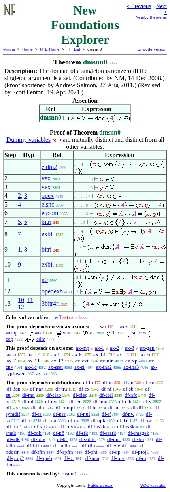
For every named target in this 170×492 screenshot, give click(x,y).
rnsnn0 (69, 474)
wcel (39, 333)
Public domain (100, 485)
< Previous (139, 6)
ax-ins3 (131, 367)
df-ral (28, 401)
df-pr (27, 420)
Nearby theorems (151, 17)
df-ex (84, 389)
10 (21, 300)
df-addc (87, 439)
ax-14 (123, 354)
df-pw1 (147, 420)
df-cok (35, 433)
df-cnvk (68, 427)
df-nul (83, 414)
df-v (147, 401)
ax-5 (11, 354)
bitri (46, 221)
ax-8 (77, 354)
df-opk (98, 420)
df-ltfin (34, 446)
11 (30, 300)
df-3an (14, 389)
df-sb (128, 389)
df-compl (65, 408)
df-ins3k (126, 427)
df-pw (128, 414)
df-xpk (41, 427)
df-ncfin (61, 446)
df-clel (106, 395)
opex (48, 195)
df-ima (92, 458)
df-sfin (38, 452)
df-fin (138, 439)
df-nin (37, 408)
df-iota (38, 439)
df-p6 (58, 433)
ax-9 (56, 354)
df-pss (59, 414)
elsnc (48, 204)
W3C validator (153, 485)
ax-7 (11, 361)
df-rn (141, 458)
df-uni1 (15, 427)
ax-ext (82, 361)
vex (46, 178)
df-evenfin (118, 446)
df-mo (28, 395)
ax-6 (145, 354)
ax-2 (114, 348)
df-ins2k (97, 427)
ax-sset (55, 367)
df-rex (51, 401)
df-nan (37, 389)
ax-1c (31, 367)
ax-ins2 (104, 367)
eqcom (50, 213)
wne (67, 333)
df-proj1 (140, 452)
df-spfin (65, 452)
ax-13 (99, 354)
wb (103, 326)
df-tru (61, 389)
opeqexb (52, 291)
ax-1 (99, 348)
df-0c (62, 439)
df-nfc (131, 395)
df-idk (13, 439)
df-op (115, 452)
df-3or (149, 382)
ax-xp (131, 361)
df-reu (75, 401)
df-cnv (118, 458)
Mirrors (9, 49)
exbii (48, 234)
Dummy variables (28, 139)
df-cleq (80, 395)
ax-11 (34, 361)
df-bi (88, 382)
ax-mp (82, 348)
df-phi (91, 452)
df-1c (122, 420)
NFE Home (50, 49)
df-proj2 (15, 458)
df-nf (106, 389)
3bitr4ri (51, 303)
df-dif (137, 408)
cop (9, 339)
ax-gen (147, 348)
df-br (69, 458)
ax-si (79, 367)
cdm (40, 339)
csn (133, 333)
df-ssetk (108, 433)
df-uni (50, 420)
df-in (92, 408)
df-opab (44, 458)
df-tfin (88, 446)
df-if (106, 414)
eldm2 (49, 166)
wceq (11, 333)
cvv (91, 333)
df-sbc (13, 408)
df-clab (53, 395)
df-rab (125, 401)
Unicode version (152, 49)
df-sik (82, 433)
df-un (114, 408)
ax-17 (34, 354)
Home (27, 49)
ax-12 (57, 361)
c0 (113, 333)
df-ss (37, 414)
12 (21, 307)
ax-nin (107, 361)
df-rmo (100, 401)
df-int (74, 420)
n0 (45, 279)
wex (123, 326)
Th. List (73, 49)
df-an (128, 382)
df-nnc (114, 439)
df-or (108, 382)
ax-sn (41, 373)
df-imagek (138, 433)
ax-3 (129, 348)
